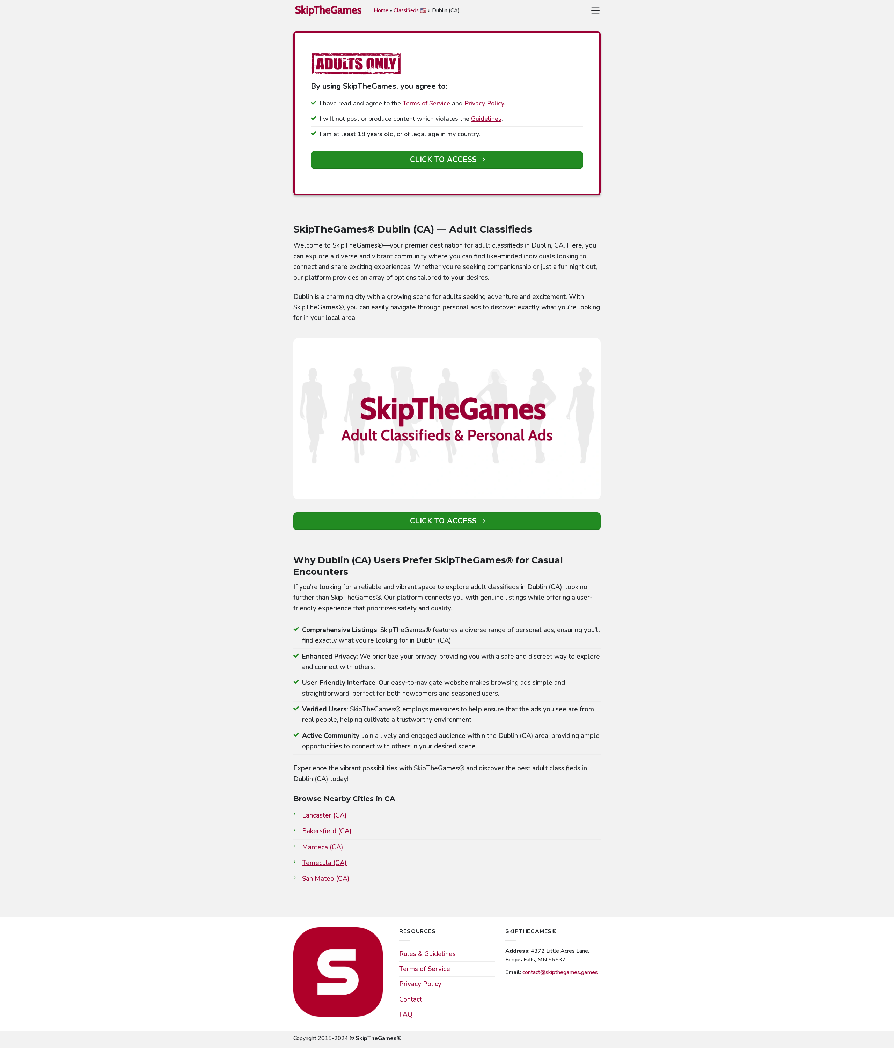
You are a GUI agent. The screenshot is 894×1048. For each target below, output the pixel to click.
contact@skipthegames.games (560, 972)
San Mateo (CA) (326, 878)
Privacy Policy (484, 103)
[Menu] (596, 10)
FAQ (405, 1014)
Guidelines (486, 119)
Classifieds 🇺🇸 (410, 10)
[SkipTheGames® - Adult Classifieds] (328, 10)
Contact (410, 999)
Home (381, 10)
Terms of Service (426, 103)
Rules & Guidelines (427, 954)
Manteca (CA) (322, 847)
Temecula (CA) (324, 862)
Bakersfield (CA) (327, 831)
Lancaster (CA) (324, 815)
